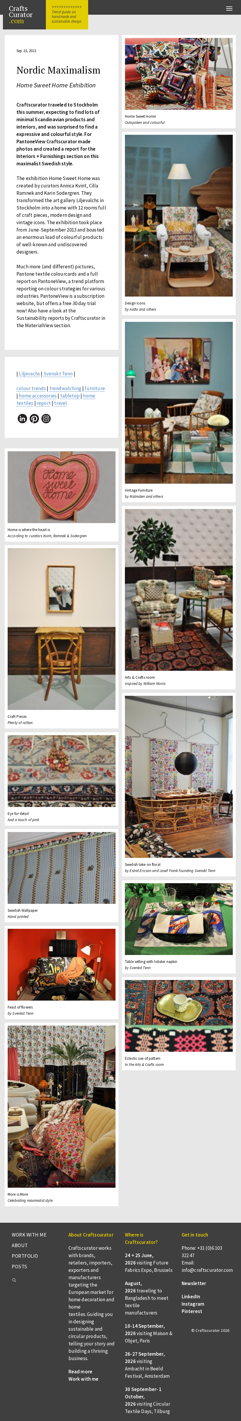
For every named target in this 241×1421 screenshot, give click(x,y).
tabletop (70, 395)
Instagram (193, 1304)
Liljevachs (29, 373)
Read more (80, 1371)
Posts (19, 1266)
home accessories (38, 395)
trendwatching (65, 388)
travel (60, 403)
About (20, 1245)
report (44, 403)
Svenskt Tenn (58, 373)
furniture (95, 388)
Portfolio (25, 1256)
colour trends (31, 388)
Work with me (29, 1235)
